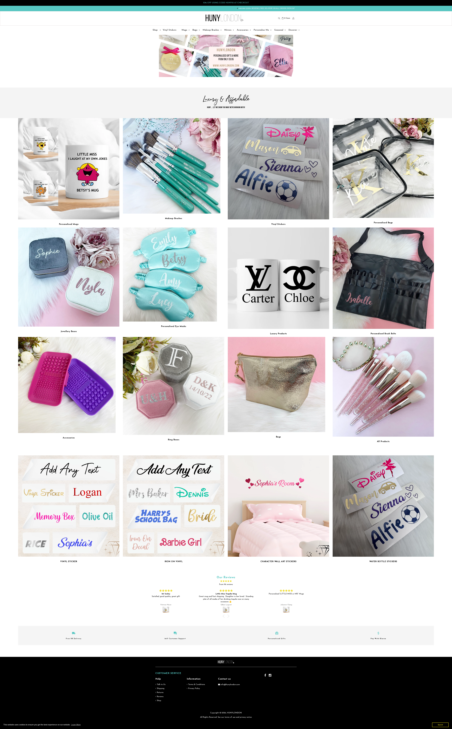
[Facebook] (265, 675)
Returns (160, 692)
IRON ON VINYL (174, 562)
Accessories (69, 438)
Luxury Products (278, 334)
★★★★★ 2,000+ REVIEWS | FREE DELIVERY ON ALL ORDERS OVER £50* (266, 8)
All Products (383, 442)
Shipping (160, 688)
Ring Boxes (173, 440)
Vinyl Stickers (278, 224)
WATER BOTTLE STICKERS (383, 562)
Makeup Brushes (173, 218)
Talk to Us (161, 684)
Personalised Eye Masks (173, 326)
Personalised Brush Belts (383, 334)
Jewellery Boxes (69, 331)
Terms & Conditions (196, 684)
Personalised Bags (383, 223)
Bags (278, 437)
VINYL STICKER (68, 562)
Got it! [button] (440, 725)
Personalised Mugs (69, 224)
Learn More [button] (76, 725)
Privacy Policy (194, 688)
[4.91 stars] (226, 581)
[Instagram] (270, 675)
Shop (159, 701)
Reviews (160, 697)
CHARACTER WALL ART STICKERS (278, 562)
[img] (166, 591)
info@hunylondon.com (230, 685)
